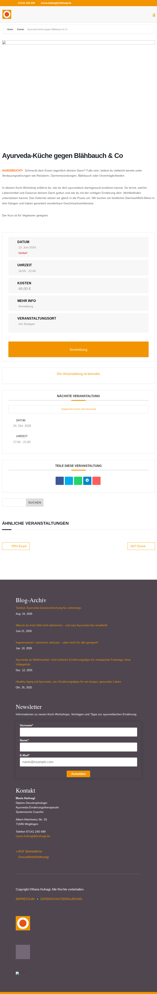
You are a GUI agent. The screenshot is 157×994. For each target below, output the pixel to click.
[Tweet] (69, 481)
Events (20, 29)
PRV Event (19, 546)
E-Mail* (24, 755)
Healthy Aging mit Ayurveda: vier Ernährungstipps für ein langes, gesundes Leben (68, 681)
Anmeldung (25, 306)
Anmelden (78, 774)
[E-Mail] (96, 481)
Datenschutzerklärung (61, 899)
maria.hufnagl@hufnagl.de (33, 836)
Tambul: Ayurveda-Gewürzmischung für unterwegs (48, 607)
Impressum (25, 899)
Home (10, 29)
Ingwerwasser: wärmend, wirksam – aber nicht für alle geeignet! (57, 642)
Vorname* (26, 725)
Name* (24, 740)
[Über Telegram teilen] (87, 481)
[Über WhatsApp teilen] (78, 481)
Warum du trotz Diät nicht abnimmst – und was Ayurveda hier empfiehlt (61, 625)
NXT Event (138, 546)
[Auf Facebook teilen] (60, 481)
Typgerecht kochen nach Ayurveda (78, 409)
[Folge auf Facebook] (23, 952)
